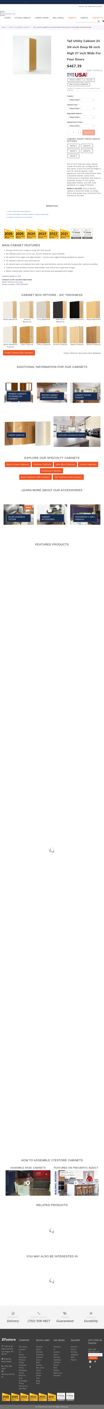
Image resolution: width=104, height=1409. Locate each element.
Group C (73, 151)
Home (4, 27)
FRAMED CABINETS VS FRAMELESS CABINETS (17, 396)
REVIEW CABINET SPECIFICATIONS (50, 396)
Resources (23, 1386)
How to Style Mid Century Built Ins (19, 211)
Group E (73, 156)
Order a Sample (75, 80)
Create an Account (95, 6)
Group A (73, 146)
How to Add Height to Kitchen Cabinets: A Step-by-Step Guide (28, 214)
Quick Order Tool (38, 1375)
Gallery (90, 80)
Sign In (81, 6)
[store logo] (7, 13)
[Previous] (25, 2)
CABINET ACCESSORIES (48, 518)
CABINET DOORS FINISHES (83, 396)
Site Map (22, 1388)
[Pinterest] (95, 1362)
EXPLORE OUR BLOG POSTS (71, 435)
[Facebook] (90, 1367)
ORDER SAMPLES (16, 435)
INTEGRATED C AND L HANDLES (85, 518)
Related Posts (52, 206)
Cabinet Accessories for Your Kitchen (20, 217)
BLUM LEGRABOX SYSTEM (16, 518)
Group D (86, 151)
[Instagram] (90, 1362)
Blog (38, 1381)
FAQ (38, 1383)
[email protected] (15, 282)
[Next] (80, 2)
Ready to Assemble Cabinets (19, 27)
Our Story (23, 1347)
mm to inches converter (78, 84)
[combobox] (87, 21)
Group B (86, 146)
